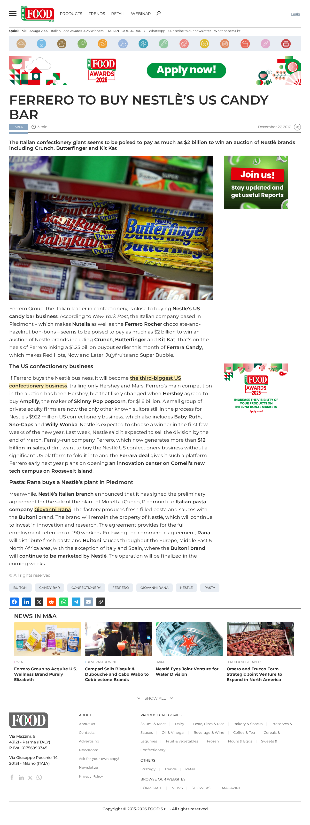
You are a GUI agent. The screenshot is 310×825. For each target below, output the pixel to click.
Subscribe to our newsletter (189, 31)
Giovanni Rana (154, 588)
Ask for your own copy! (99, 759)
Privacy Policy (91, 776)
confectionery (86, 588)
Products (71, 14)
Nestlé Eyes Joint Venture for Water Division (187, 671)
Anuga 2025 (39, 31)
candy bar (49, 588)
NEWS (177, 788)
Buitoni (20, 588)
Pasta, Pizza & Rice (209, 724)
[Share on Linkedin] (26, 602)
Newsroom (88, 750)
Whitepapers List (227, 31)
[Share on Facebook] (14, 602)
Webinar (141, 14)
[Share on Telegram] (76, 602)
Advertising (89, 741)
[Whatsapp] (39, 777)
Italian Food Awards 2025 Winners (77, 31)
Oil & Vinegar (173, 732)
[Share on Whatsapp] (63, 602)
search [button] (158, 13)
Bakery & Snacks (248, 724)
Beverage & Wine (101, 662)
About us (87, 724)
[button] (12, 14)
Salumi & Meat (153, 724)
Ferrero (120, 588)
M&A (19, 662)
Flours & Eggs (240, 741)
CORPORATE (151, 788)
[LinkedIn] (21, 777)
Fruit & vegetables (245, 662)
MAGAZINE (231, 788)
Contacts (86, 732)
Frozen (213, 741)
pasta (209, 588)
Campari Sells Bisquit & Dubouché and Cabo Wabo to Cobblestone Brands (117, 674)
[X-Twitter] (30, 777)
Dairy (179, 724)
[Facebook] (12, 777)
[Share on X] (39, 602)
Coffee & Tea (244, 732)
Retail (118, 14)
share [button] (297, 127)
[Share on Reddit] (51, 602)
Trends (97, 14)
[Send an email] (88, 602)
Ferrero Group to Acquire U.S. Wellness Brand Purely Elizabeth (45, 674)
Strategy (147, 769)
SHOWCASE (202, 788)
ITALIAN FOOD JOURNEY (126, 31)
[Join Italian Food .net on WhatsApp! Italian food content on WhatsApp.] (256, 182)
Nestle (186, 588)
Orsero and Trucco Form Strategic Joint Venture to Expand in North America (254, 674)
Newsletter (89, 767)
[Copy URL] (100, 602)
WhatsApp (157, 31)
